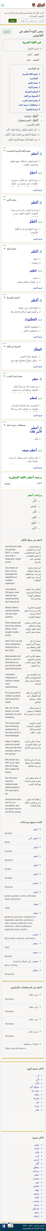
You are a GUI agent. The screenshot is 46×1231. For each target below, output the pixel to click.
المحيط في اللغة (31, 96)
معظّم (35, 970)
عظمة (35, 913)
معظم (35, 943)
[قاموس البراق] (38, 5)
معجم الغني (33, 83)
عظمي (35, 883)
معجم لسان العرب (30, 100)
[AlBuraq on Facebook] (3, 1227)
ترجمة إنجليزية (32, 109)
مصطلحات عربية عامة (28, 105)
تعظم (36, 904)
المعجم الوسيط (31, 92)
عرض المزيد (37, 190)
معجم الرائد (33, 87)
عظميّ (35, 961)
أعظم (35, 829)
